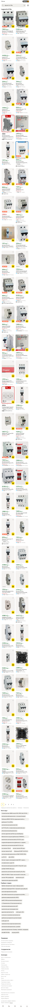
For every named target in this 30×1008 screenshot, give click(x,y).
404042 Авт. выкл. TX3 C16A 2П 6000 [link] (21, 110)
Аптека (2, 970)
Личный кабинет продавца (7, 940)
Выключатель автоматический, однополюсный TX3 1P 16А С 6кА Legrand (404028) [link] (21, 84)
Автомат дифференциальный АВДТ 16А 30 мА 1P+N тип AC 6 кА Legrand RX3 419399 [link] (8, 670)
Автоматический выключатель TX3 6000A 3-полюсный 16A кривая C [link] (21, 136)
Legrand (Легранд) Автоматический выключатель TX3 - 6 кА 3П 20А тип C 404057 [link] (22, 217)
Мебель (3, 959)
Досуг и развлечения (6, 957)
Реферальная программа (6, 951)
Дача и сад (3, 976)
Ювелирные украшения (6, 989)
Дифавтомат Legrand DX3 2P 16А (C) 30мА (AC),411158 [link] (7, 434)
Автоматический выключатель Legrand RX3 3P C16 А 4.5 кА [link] (8, 489)
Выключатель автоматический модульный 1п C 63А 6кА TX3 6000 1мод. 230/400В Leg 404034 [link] (8, 567)
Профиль (27, 1006)
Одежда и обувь (4, 966)
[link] (15, 813)
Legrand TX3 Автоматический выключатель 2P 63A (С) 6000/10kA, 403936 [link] (7, 58)
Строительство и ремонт (6, 985)
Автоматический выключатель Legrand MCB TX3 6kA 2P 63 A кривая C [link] (22, 463)
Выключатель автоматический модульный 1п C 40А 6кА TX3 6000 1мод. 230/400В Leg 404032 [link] (8, 162)
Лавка (9, 1006)
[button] (28, 5)
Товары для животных (6, 984)
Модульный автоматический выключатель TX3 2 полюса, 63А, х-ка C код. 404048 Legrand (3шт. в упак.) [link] (21, 189)
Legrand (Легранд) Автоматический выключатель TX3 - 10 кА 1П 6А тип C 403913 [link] (7, 189)
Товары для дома (5, 968)
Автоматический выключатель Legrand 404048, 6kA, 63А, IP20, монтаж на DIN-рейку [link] (21, 327)
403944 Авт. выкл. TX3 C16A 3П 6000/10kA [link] (21, 31)
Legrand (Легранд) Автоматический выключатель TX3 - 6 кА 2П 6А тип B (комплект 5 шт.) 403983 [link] (22, 298)
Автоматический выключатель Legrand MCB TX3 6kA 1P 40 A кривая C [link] (22, 489)
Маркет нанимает (5, 996)
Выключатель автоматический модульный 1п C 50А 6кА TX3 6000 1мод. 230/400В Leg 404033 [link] (8, 514)
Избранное (15, 1006)
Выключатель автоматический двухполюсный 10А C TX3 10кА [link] (21, 695)
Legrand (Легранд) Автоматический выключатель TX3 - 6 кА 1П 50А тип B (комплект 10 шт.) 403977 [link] (22, 618)
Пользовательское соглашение (8, 992)
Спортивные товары (5, 982)
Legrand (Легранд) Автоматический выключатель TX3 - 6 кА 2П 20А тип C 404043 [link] (8, 327)
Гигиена (3, 963)
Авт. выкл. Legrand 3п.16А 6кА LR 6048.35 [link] (21, 513)
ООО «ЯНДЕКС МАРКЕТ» (10, 1001)
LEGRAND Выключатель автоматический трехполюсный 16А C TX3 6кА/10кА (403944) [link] (21, 381)
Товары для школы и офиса (7, 980)
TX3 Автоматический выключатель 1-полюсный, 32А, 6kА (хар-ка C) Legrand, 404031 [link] (8, 355)
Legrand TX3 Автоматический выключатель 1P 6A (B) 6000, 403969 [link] (21, 539)
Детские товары (4, 987)
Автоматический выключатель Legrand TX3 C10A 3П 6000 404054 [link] (21, 720)
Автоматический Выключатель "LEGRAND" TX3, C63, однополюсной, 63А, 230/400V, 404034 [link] (7, 246)
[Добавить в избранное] (13, 12)
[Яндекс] (11, 1003)
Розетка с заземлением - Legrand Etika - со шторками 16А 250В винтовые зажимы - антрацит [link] (21, 746)
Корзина (21, 1006)
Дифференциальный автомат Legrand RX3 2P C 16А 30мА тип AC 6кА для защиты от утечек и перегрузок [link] (7, 618)
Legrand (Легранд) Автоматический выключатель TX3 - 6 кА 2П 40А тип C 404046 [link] (22, 434)
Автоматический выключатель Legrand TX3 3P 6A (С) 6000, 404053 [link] (21, 162)
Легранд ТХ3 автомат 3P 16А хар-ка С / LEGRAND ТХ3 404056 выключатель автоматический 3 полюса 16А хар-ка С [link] (8, 31)
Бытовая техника (5, 961)
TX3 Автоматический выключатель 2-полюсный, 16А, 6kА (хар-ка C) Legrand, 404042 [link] (22, 58)
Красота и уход (4, 972)
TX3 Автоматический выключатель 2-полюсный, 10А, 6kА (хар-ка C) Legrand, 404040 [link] (22, 246)
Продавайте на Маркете (6, 942)
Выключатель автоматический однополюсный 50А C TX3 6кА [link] (7, 272)
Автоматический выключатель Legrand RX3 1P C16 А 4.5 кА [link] (21, 592)
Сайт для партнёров (5, 946)
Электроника (4, 965)
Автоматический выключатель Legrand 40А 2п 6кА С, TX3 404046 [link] (8, 462)
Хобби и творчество (5, 974)
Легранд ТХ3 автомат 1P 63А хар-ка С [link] (7, 539)
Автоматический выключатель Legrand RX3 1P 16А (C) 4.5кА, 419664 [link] (21, 771)
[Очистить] (24, 5)
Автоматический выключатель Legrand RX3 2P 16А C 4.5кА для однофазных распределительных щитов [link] (8, 695)
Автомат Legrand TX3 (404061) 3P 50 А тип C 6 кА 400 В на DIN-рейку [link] (7, 381)
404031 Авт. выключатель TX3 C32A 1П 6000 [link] (7, 592)
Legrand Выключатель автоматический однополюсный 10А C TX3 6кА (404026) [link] (7, 720)
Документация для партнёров (7, 944)
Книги (2, 978)
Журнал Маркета (5, 998)
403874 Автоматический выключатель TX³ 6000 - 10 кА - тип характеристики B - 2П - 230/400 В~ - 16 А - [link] (21, 271)
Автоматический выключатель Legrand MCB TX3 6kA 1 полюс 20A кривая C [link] (22, 796)
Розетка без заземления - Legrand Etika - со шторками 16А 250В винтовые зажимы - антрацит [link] (21, 670)
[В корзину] (13, 26)
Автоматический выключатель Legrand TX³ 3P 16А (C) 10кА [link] (7, 298)
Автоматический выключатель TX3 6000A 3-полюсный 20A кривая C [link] (22, 355)
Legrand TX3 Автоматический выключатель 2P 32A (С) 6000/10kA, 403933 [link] (7, 110)
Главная (3, 1006)
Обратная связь (4, 994)
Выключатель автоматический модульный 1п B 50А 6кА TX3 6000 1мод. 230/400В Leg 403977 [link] (22, 408)
